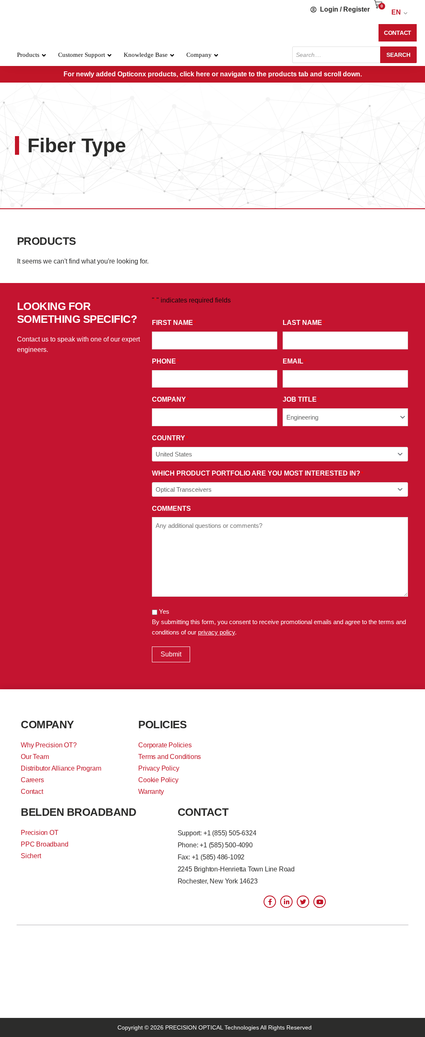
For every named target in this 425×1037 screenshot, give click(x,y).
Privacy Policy (158, 768)
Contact (32, 791)
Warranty (151, 791)
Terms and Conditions (169, 756)
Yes (164, 611)
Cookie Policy (158, 779)
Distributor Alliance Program (61, 768)
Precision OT (40, 832)
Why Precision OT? (49, 745)
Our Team (35, 756)
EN (396, 12)
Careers (32, 779)
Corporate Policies (164, 745)
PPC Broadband (44, 844)
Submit (171, 654)
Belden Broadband (78, 812)
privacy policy (216, 632)
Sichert (31, 855)
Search (398, 54)
